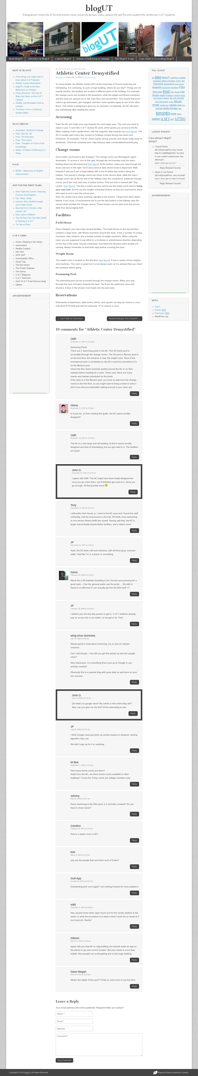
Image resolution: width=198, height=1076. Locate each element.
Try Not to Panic (23, 224)
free (172, 92)
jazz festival (158, 98)
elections (158, 84)
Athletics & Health (64, 69)
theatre (174, 108)
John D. (61, 77)
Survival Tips (79, 69)
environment (179, 84)
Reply (134, 393)
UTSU (180, 119)
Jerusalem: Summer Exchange (29, 130)
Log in (157, 307)
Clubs (178, 81)
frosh (177, 92)
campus (174, 77)
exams (156, 87)
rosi (179, 105)
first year (157, 91)
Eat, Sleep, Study (24, 198)
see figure (131, 131)
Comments (162, 313)
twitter (156, 119)
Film (182, 87)
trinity (173, 113)
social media (163, 108)
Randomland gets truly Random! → (124, 318)
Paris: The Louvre (24, 140)
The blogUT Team (124, 59)
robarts (173, 105)
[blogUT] (99, 38)
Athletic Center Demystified (28, 83)
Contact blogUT (63, 59)
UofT (172, 119)
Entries (160, 310)
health (162, 95)
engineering (169, 84)
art (153, 77)
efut (183, 81)
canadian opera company (164, 81)
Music (178, 101)
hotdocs (170, 95)
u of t (165, 118)
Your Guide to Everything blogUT (156, 59)
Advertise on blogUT (39, 59)
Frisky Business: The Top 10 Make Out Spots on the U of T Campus (29, 96)
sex (183, 105)
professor (164, 105)
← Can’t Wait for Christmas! (70, 318)
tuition (179, 114)
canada (182, 78)
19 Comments (90, 77)
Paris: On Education (25, 137)
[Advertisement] (29, 347)
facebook (175, 88)
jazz (183, 95)
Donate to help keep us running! (93, 59)
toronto (163, 113)
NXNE (155, 105)
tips (180, 108)
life (171, 98)
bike (158, 77)
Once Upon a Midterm (25, 215)
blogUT (99, 8)
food (166, 91)
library (166, 98)
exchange (166, 88)
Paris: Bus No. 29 (24, 134)
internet (177, 95)
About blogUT (16, 59)
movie (171, 102)
